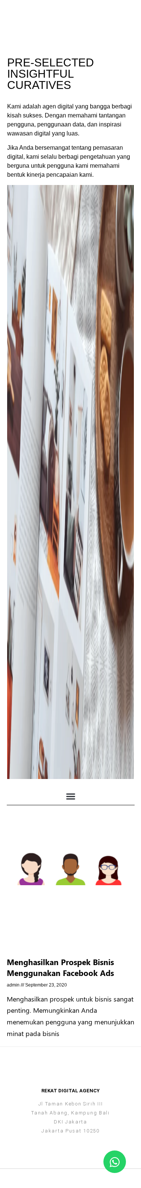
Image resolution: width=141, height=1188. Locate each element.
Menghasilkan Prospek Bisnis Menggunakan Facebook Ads (60, 967)
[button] (129, 10)
